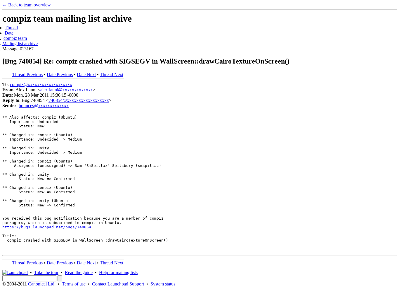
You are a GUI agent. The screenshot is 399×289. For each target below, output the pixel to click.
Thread (11, 27)
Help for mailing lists (118, 272)
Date (9, 32)
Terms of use (74, 283)
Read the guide (79, 272)
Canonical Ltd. (41, 283)
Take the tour (46, 272)
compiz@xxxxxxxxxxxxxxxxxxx (41, 84)
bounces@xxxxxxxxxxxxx (44, 105)
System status (162, 283)
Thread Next (111, 74)
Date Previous (60, 74)
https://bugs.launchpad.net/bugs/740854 (46, 227)
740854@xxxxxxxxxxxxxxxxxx (78, 100)
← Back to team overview (26, 4)
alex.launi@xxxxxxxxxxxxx (66, 89)
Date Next (86, 74)
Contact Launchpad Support (118, 283)
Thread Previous (27, 74)
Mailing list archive (20, 43)
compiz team (15, 38)
